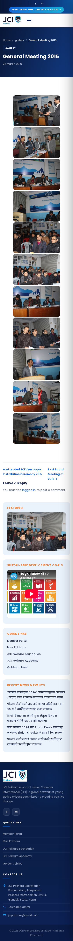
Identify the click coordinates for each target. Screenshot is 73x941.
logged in (29, 490)
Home (7, 40)
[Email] (41, 3)
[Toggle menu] (29, 20)
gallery (19, 40)
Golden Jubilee (17, 667)
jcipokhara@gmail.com (23, 915)
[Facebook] (35, 3)
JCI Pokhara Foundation (24, 654)
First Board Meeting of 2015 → (56, 474)
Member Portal (17, 641)
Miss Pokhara (16, 647)
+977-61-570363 (19, 907)
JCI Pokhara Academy (22, 661)
